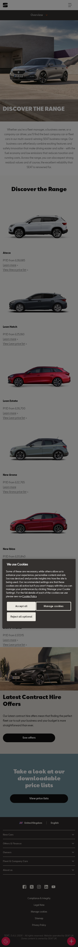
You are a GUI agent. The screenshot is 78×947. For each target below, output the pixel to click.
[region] (39, 593)
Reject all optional (21, 616)
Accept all (21, 606)
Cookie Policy (29, 596)
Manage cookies (53, 606)
